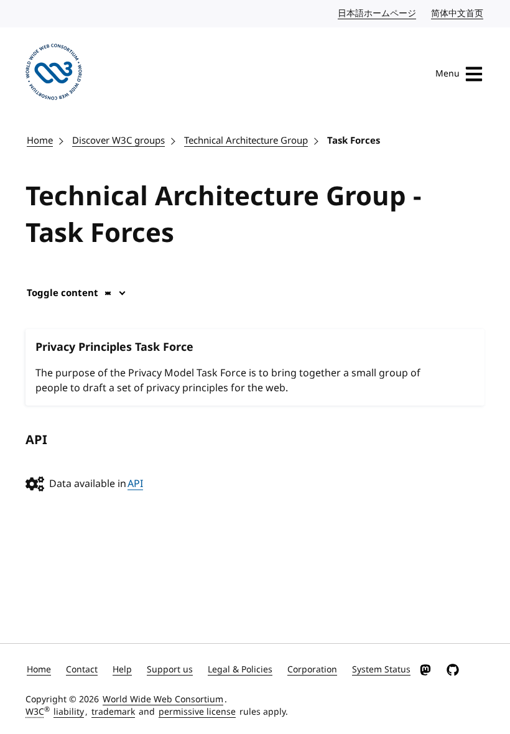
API (135, 483)
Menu (447, 73)
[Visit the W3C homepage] (54, 74)
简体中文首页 (457, 13)
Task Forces (353, 140)
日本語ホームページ (377, 13)
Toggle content (62, 293)
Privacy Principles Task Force (114, 347)
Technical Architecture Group (246, 140)
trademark (113, 711)
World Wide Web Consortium (163, 699)
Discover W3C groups (118, 140)
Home (40, 140)
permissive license (197, 711)
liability (68, 711)
